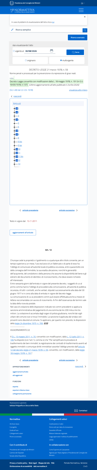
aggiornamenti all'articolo (23, 232)
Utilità (51, 439)
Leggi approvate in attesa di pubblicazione (63, 436)
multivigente (67, 60)
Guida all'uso (14, 430)
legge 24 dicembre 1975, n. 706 (29, 323)
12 (19, 160)
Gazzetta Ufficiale (55, 430)
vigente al (19, 51)
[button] (51, 50)
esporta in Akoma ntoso (21, 390)
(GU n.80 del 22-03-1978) (21, 90)
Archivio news (14, 424)
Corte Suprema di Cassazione (59, 449)
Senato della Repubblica (18, 456)
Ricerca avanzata (77, 37)
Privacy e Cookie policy (19, 463)
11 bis (20, 156)
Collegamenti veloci (16, 433)
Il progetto (13, 427)
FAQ (52, 463)
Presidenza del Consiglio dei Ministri (22, 449)
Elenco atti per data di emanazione (61, 427)
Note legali (33, 463)
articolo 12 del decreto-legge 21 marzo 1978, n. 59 (47, 348)
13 (19, 163)
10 (19, 149)
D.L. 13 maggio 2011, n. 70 (24, 336)
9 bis (20, 141)
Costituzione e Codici (56, 424)
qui (53, 22)
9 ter (20, 145)
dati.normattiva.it (40, 466)
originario (31, 60)
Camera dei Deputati (17, 452)
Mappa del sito (44, 463)
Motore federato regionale (58, 433)
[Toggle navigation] (81, 10)
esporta (15, 386)
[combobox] (49, 29)
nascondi (17, 96)
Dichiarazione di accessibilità (21, 466)
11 (19, 152)
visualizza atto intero (78, 90)
